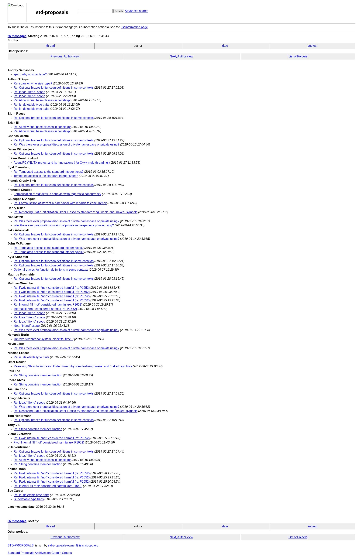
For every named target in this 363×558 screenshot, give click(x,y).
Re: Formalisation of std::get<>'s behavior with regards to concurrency (60, 203)
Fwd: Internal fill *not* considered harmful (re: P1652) (49, 442)
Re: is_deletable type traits (31, 104)
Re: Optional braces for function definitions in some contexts (54, 87)
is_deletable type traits (29, 499)
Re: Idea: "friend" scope (29, 92)
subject (312, 45)
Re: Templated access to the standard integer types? (49, 171)
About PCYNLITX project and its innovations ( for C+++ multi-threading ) (62, 162)
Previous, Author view (65, 56)
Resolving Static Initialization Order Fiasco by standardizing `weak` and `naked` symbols (73, 366)
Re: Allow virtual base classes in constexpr (42, 100)
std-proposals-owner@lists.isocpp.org (73, 545)
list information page (134, 27)
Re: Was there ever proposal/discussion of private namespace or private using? (66, 144)
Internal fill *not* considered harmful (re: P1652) (45, 308)
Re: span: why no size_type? (33, 83)
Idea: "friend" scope (27, 325)
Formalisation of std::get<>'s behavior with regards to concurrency (57, 194)
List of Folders (298, 56)
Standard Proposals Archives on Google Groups (40, 552)
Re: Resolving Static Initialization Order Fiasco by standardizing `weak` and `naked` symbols (75, 212)
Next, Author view (181, 56)
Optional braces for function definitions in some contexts (51, 269)
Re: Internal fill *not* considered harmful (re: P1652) (48, 304)
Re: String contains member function (38, 375)
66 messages (17, 36)
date (225, 45)
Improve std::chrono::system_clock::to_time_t (43, 339)
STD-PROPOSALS (21, 545)
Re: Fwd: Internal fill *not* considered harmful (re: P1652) (52, 287)
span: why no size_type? (30, 74)
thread (50, 45)
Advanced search (136, 10)
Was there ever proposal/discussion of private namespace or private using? (64, 225)
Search (119, 11)
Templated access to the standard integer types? (46, 175)
